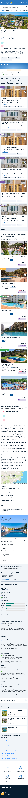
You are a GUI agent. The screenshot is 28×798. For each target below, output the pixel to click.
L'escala (7, 284)
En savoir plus (4, 633)
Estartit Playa (5, 311)
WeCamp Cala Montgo (7, 283)
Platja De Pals (8, 365)
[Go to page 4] (14, 96)
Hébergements (8, 10)
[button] (2, 793)
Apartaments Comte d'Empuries (10, 337)
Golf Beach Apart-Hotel (8, 364)
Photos (2, 10)
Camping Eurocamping (7, 391)
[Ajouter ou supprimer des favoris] (23, 7)
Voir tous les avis (24, 38)
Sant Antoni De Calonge (10, 393)
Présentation (15, 10)
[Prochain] (25, 92)
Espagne (3, 762)
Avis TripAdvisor (5, 579)
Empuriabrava (8, 339)
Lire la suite (15, 55)
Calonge (7, 258)
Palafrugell (10, 762)
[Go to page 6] (15, 143)
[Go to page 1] (12, 96)
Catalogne (4, 258)
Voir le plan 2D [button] (5, 104)
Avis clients (14, 579)
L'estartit (7, 312)
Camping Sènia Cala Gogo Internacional (12, 256)
